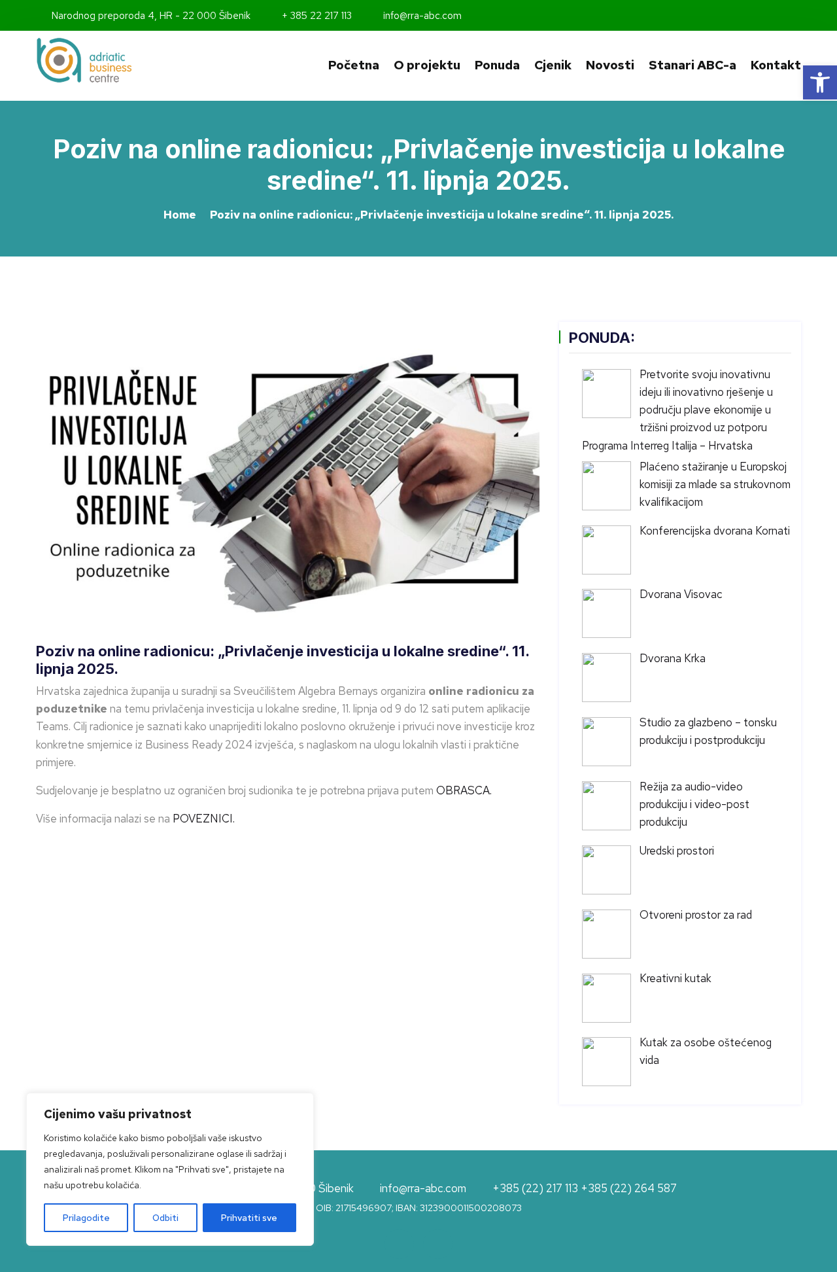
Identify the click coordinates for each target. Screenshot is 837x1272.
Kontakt (776, 65)
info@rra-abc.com (421, 15)
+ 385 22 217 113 (315, 15)
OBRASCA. (464, 790)
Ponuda (497, 65)
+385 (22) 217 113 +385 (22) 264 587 (584, 1189)
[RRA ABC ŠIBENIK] (124, 60)
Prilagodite (86, 1218)
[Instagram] (797, 16)
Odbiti (165, 1218)
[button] (820, 82)
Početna (353, 65)
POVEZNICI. (204, 818)
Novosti (610, 65)
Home (179, 214)
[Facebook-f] (779, 16)
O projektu (427, 65)
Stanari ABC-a (692, 65)
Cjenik (553, 65)
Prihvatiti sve (249, 1218)
